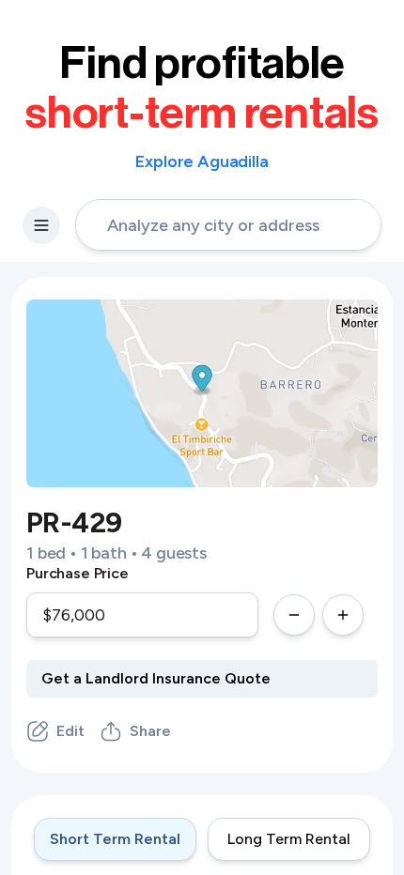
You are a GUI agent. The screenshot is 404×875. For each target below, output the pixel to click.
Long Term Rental (288, 839)
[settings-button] (41, 225)
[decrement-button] (294, 615)
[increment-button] (343, 615)
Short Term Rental (115, 839)
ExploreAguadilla (201, 161)
